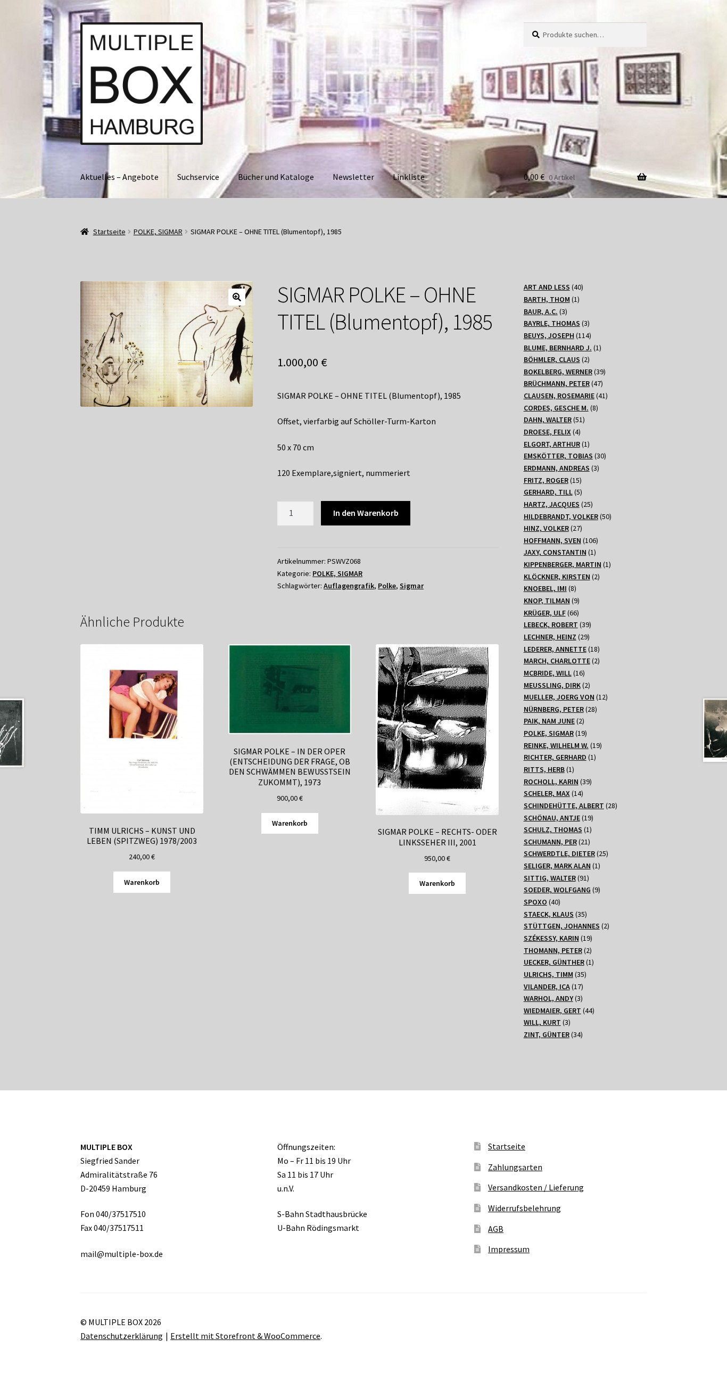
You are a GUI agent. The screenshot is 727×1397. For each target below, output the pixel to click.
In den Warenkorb (366, 512)
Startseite (109, 231)
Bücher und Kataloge (276, 176)
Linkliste (409, 176)
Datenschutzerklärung (121, 1335)
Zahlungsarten (515, 1167)
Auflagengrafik (349, 585)
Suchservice (198, 176)
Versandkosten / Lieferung (536, 1187)
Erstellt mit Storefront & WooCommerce (245, 1335)
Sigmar (412, 585)
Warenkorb (142, 882)
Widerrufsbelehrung (524, 1208)
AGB (495, 1228)
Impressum (509, 1249)
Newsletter (353, 176)
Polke (387, 585)
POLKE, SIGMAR (158, 231)
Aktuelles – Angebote (119, 176)
